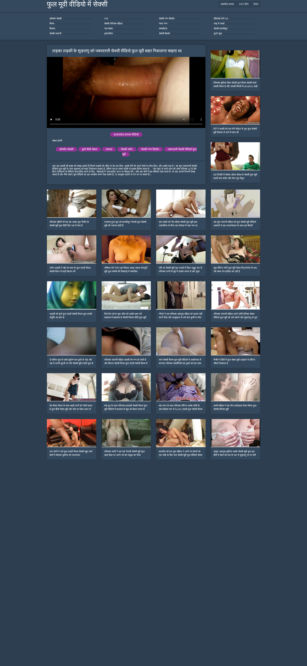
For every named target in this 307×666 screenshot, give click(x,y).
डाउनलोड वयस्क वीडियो (126, 134)
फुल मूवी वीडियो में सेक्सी (77, 4)
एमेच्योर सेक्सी (66, 149)
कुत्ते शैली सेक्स (89, 149)
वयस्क (109, 149)
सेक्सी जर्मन (127, 149)
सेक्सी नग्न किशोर (150, 149)
